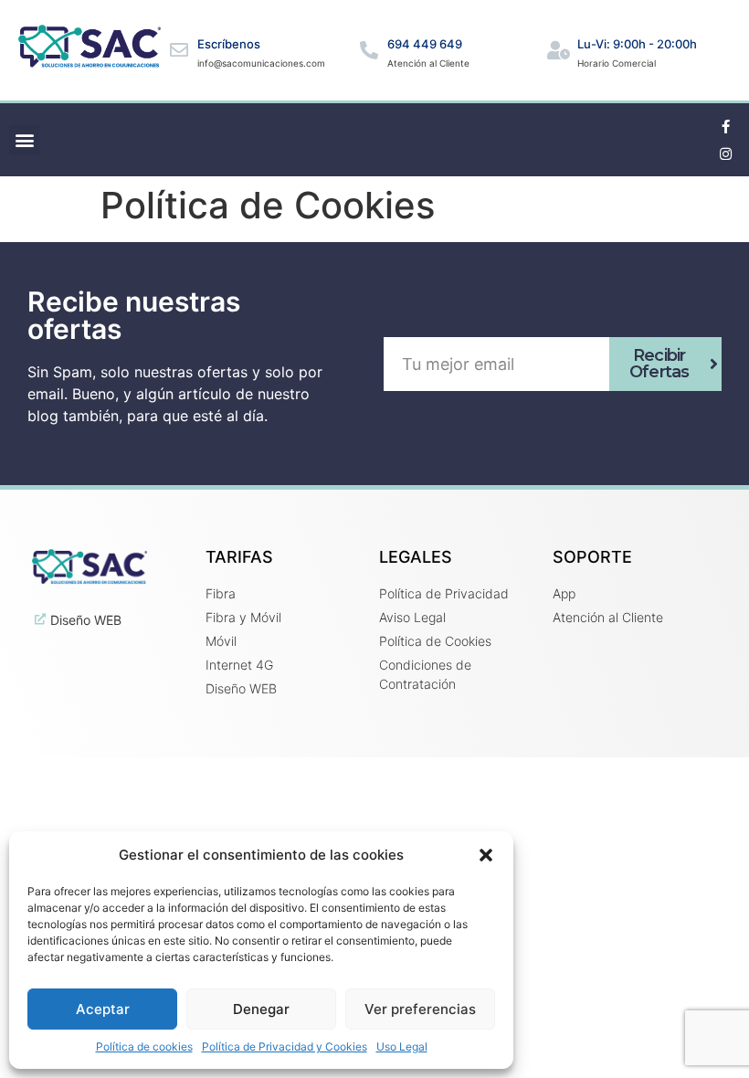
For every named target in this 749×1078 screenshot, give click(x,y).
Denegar (261, 1009)
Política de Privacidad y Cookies (284, 1046)
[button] (486, 855)
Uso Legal (401, 1046)
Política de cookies (144, 1046)
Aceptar (103, 1009)
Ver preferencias (420, 1009)
